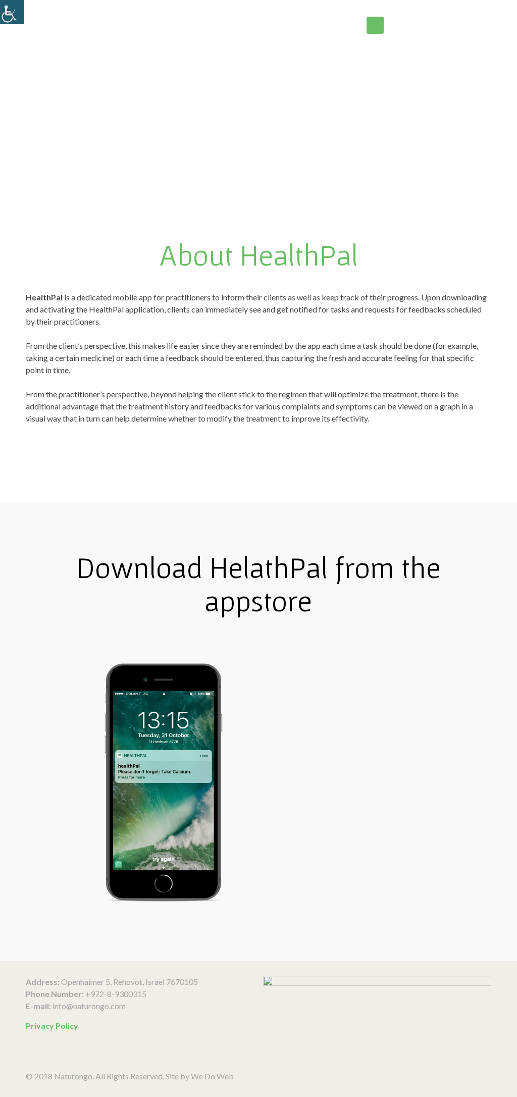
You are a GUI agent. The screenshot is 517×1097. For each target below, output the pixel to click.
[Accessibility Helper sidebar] (12, 12)
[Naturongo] (111, 25)
